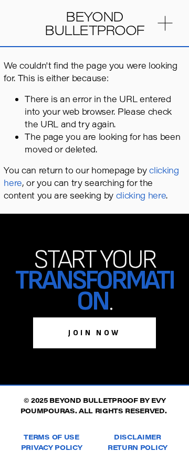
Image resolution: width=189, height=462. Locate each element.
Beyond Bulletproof (94, 23)
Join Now (94, 332)
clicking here (141, 195)
